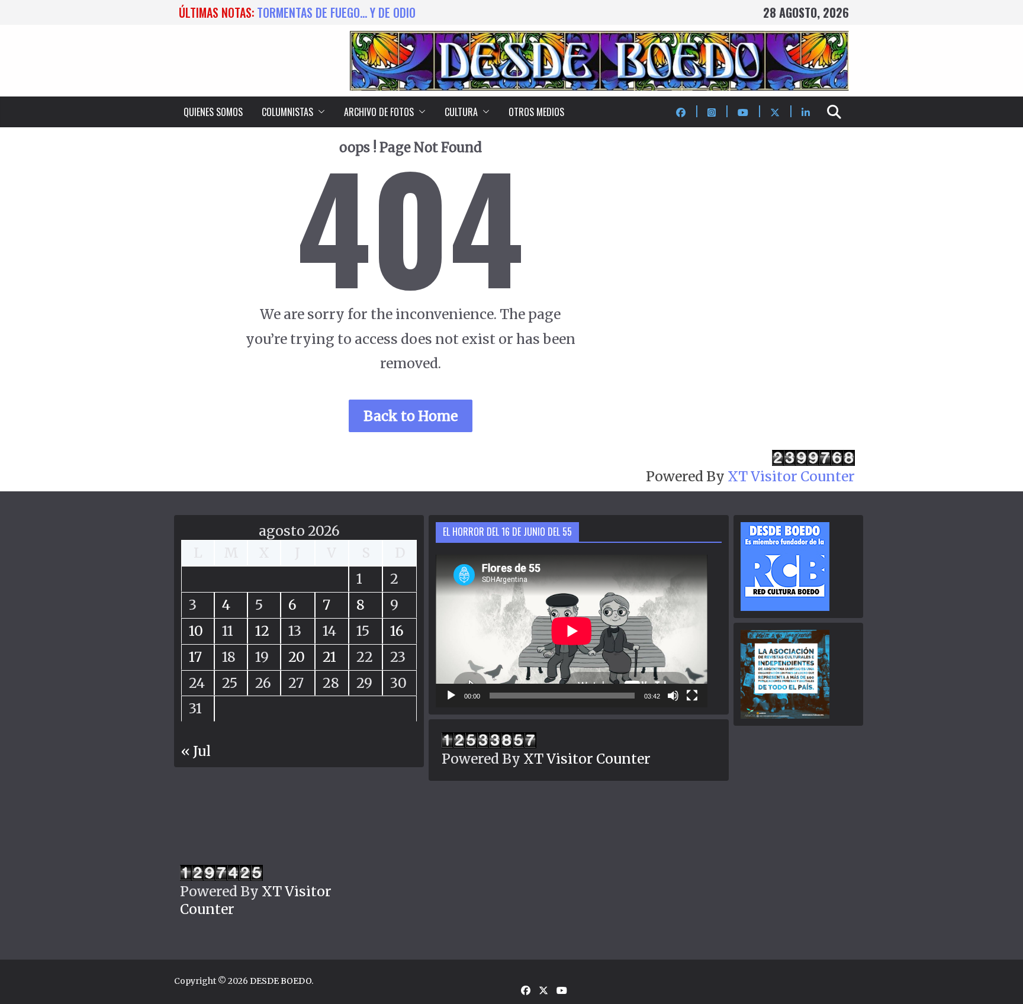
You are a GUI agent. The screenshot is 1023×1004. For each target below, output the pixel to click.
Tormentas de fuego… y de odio (336, 12)
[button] (319, 111)
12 (262, 630)
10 (196, 630)
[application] (571, 631)
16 (397, 630)
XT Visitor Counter (791, 476)
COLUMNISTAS (287, 112)
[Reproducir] (451, 695)
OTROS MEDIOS (536, 112)
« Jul (196, 751)
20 (296, 656)
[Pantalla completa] (692, 695)
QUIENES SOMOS (213, 112)
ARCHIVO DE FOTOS (379, 112)
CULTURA (461, 112)
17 (195, 656)
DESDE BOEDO (280, 981)
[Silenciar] (673, 695)
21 (329, 656)
